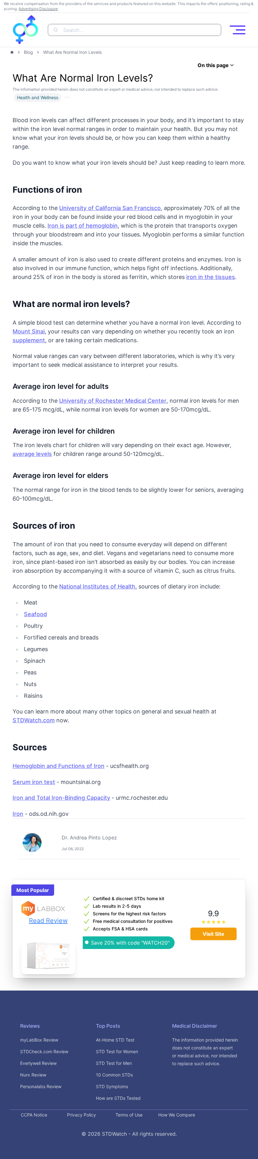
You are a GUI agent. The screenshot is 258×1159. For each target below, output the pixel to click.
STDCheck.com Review (44, 1051)
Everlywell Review (38, 1063)
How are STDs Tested (118, 1098)
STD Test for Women (117, 1051)
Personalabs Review (40, 1086)
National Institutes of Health (97, 586)
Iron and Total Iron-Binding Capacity (61, 797)
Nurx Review (33, 1074)
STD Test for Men (114, 1063)
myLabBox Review (39, 1040)
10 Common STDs (114, 1074)
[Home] (12, 52)
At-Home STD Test (115, 1040)
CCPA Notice (34, 1114)
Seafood (35, 614)
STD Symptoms (112, 1086)
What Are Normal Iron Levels (72, 52)
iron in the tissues (210, 277)
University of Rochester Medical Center (112, 400)
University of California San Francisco (110, 208)
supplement (29, 340)
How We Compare (176, 1114)
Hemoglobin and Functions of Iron (58, 766)
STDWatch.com (34, 720)
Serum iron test (34, 782)
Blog (28, 52)
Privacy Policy (81, 1114)
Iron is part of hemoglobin (83, 225)
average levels (32, 454)
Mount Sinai (29, 331)
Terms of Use (129, 1114)
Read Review (48, 920)
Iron (18, 813)
